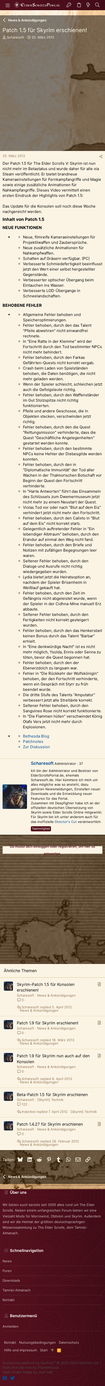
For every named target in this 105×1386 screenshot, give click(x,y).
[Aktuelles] (88, 5)
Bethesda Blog (36, 736)
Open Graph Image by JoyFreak (28, 1372)
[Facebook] (5, 1378)
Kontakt (9, 1300)
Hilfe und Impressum (20, 1350)
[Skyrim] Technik (50, 1100)
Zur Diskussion (36, 746)
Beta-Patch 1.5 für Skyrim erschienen (52, 1094)
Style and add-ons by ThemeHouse (31, 1367)
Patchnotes (33, 741)
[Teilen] (100, 156)
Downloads (11, 1280)
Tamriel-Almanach (17, 1290)
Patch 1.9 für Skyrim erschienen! (47, 1022)
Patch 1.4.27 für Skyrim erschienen (50, 1124)
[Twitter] (12, 1378)
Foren (7, 1271)
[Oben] (52, 1350)
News (7, 1261)
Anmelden (11, 1326)
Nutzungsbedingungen (37, 1342)
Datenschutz (69, 1342)
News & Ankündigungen (56, 995)
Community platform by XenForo (51, 1363)
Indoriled (28, 1111)
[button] (8, 5)
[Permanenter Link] (46, 220)
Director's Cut (66, 822)
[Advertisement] (52, 98)
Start (44, 1350)
